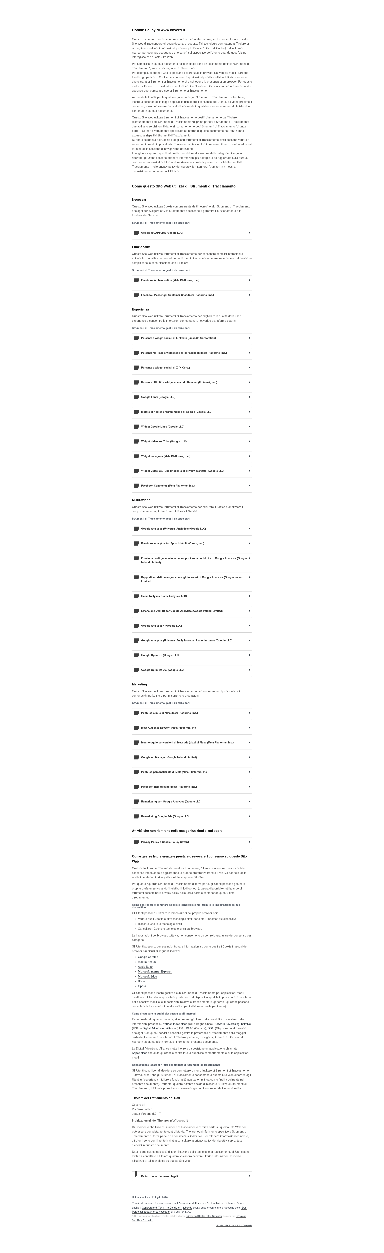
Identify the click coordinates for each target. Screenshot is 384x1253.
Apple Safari (145, 967)
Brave (141, 981)
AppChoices (139, 1053)
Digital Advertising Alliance (159, 1028)
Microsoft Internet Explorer (155, 971)
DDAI (211, 1028)
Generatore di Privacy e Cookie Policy (201, 1203)
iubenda (187, 1207)
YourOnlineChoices (175, 1024)
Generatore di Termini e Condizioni (162, 1207)
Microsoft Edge (147, 976)
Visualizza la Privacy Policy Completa (234, 1225)
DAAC (189, 1028)
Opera (142, 986)
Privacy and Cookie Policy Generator (204, 1215)
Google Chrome (148, 957)
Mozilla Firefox (147, 962)
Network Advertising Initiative (232, 1024)
